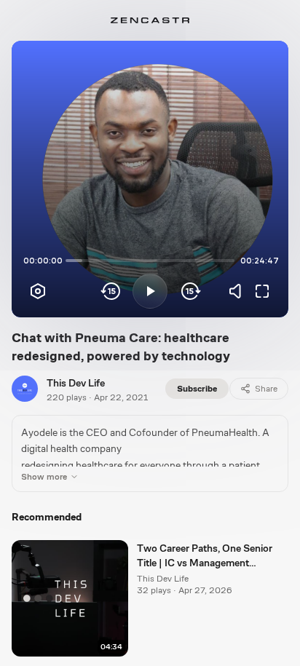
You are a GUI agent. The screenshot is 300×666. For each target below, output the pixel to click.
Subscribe (197, 389)
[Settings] (38, 291)
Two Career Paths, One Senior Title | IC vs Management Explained (204, 556)
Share (266, 389)
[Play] (150, 291)
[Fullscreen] (262, 291)
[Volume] (238, 291)
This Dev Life (76, 383)
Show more (44, 477)
